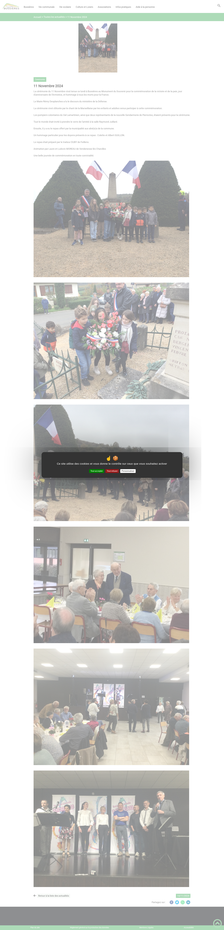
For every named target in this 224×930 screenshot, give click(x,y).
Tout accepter (96, 471)
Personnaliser (128, 471)
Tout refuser (112, 471)
